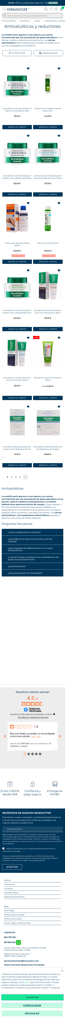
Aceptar (32, 997)
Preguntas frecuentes (14, 897)
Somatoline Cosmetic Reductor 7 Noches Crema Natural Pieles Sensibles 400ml (17, 312)
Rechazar (32, 1013)
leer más (36, 736)
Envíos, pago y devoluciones (17, 923)
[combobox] (32, 15)
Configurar (32, 1005)
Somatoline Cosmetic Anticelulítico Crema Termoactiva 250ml (48, 311)
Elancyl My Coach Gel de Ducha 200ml (47, 379)
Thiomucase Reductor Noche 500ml (17, 244)
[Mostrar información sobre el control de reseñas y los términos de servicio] (54, 714)
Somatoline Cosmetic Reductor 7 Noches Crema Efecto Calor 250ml (17, 177)
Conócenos (9, 884)
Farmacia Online (9, 21)
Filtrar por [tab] (18, 53)
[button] (28, 68)
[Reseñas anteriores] (5, 736)
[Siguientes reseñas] (60, 736)
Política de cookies (13, 919)
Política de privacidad (14, 914)
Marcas (7, 880)
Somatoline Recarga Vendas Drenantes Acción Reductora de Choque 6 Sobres (17, 449)
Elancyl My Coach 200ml (47, 243)
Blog (6, 906)
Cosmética (24, 21)
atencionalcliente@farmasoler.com (21, 961)
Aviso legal (9, 910)
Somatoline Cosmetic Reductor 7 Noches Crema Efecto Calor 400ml (17, 110)
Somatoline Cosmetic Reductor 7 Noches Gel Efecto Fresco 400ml (48, 177)
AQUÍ (27, 982)
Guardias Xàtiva (11, 892)
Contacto (8, 888)
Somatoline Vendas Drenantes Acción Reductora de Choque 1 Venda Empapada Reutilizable (47, 449)
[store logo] (18, 9)
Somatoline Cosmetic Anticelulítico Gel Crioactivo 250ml (17, 379)
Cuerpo (37, 21)
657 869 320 (10, 942)
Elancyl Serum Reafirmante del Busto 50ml (48, 109)
